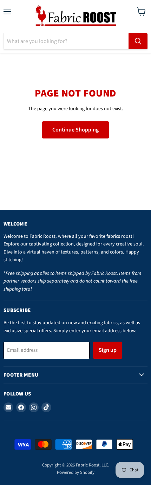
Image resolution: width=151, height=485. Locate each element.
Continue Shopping (75, 130)
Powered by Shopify (75, 472)
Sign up (108, 350)
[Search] (138, 41)
